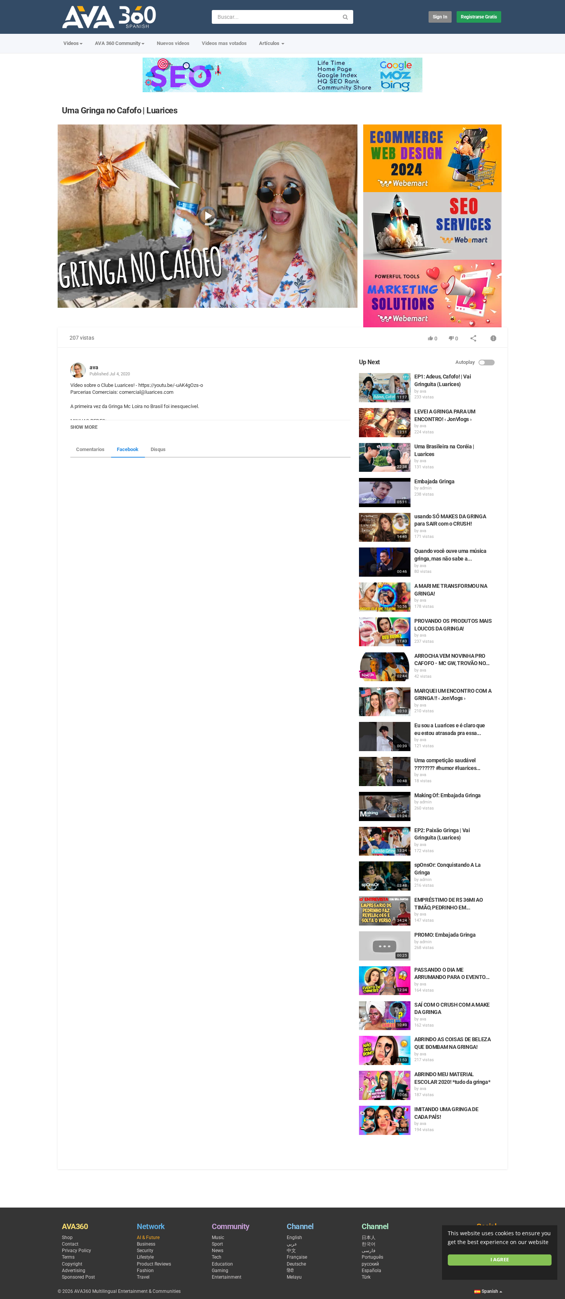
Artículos (270, 43)
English (294, 1237)
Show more (84, 427)
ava (94, 367)
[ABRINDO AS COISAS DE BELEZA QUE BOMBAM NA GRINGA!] (384, 1050)
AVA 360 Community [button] (118, 43)
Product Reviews (154, 1264)
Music (218, 1237)
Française (297, 1257)
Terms (68, 1257)
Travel (143, 1277)
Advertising (73, 1270)
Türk (366, 1277)
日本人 (369, 1237)
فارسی (369, 1250)
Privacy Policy (76, 1250)
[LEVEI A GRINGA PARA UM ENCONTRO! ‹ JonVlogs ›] (384, 422)
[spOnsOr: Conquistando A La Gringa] (384, 876)
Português (372, 1257)
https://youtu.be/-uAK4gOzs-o (170, 385)
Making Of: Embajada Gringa (447, 795)
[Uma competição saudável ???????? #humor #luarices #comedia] (384, 771)
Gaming (220, 1270)
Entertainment (226, 1277)
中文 (291, 1250)
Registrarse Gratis (479, 17)
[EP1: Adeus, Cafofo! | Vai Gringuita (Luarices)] (384, 387)
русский (370, 1264)
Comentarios (90, 449)
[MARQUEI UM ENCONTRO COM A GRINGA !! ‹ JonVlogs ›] (384, 702)
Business (146, 1244)
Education (222, 1264)
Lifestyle (145, 1257)
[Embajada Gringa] (384, 492)
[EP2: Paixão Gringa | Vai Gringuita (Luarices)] (384, 841)
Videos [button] (71, 43)
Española (371, 1270)
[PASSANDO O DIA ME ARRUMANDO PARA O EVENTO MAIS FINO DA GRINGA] (384, 980)
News (217, 1250)
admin (426, 488)
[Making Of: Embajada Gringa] (384, 806)
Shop (67, 1237)
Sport (217, 1244)
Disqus (158, 449)
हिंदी (290, 1270)
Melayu (294, 1277)
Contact (70, 1244)
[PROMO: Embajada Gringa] (384, 946)
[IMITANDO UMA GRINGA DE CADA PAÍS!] (384, 1120)
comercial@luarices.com (145, 392)
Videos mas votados (224, 43)
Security (145, 1250)
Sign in (440, 17)
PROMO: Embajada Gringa (444, 935)
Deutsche (296, 1264)
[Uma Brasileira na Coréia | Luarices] (384, 457)
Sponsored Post (78, 1277)
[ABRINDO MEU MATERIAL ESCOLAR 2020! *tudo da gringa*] (384, 1085)
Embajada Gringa (434, 481)
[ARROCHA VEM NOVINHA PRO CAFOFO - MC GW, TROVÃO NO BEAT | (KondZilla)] (384, 667)
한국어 (369, 1244)
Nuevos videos (173, 43)
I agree (499, 1259)
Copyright (72, 1264)
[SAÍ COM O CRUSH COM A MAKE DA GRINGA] (384, 1015)
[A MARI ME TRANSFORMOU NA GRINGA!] (384, 597)
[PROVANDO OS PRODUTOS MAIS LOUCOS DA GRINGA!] (384, 632)
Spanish (489, 1291)
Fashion (145, 1270)
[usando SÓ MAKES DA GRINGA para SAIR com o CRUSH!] (384, 527)
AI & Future (148, 1237)
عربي (292, 1244)
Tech (216, 1257)
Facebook (127, 449)
